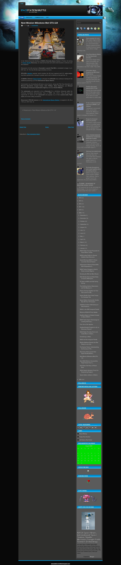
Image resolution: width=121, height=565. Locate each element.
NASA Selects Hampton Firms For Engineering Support (89, 371)
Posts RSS (29, 17)
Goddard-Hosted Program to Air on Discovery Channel (89, 328)
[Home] (32, 13)
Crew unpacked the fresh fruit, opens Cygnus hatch (93, 39)
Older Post (71, 127)
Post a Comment (25, 119)
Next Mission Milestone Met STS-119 (39, 23)
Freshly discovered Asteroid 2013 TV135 (91, 87)
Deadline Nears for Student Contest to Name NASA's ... (89, 316)
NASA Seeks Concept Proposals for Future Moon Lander (89, 251)
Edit (47, 17)
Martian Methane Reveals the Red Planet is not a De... (89, 343)
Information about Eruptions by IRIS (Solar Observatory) (92, 72)
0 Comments (35, 25)
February (82, 245)
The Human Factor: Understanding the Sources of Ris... (89, 348)
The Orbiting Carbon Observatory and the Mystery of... (89, 287)
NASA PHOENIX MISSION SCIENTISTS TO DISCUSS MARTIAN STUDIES (93, 136)
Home (21, 3)
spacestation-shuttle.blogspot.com (60, 563)
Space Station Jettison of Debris (89, 375)
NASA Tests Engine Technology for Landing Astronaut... (89, 320)
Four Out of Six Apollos (86, 324)
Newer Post (23, 127)
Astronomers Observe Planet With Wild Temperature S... (89, 265)
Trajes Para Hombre (84, 437)
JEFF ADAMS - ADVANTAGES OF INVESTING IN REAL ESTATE (86, 184)
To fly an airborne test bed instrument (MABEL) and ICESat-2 (93, 104)
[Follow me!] (101, 4)
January (82, 248)
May (81, 236)
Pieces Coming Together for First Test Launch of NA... (89, 291)
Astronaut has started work (93, 151)
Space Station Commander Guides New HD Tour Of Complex (89, 301)
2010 (80, 210)
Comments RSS (39, 17)
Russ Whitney (83, 434)
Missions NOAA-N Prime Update (88, 312)
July (81, 230)
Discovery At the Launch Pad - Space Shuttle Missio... (88, 352)
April (81, 239)
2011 (80, 207)
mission (29, 73)
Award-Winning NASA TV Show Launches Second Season (88, 261)
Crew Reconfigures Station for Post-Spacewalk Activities (93, 56)
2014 (80, 198)
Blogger (92, 556)
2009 (80, 213)
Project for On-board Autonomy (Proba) (91, 120)
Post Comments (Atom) (33, 134)
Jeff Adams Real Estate (85, 440)
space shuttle (26, 62)
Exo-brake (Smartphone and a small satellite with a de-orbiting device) (93, 169)
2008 (80, 379)
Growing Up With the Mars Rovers (89, 274)
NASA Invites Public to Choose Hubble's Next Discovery (88, 256)
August (82, 227)
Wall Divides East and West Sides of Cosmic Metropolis (89, 277)
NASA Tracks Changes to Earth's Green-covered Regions (89, 270)
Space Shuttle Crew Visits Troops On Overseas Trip (89, 296)
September (83, 224)
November (83, 218)
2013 (80, 201)
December (83, 215)
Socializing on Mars (85, 336)
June (81, 233)
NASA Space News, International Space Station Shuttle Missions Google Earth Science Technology (88, 537)
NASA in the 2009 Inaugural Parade (89, 309)
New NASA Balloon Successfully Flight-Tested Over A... (89, 362)
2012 (80, 204)
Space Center (37, 78)
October (82, 221)
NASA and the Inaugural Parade (88, 339)
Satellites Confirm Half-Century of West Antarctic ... (89, 305)
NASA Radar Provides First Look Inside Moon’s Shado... (89, 333)
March (82, 242)
